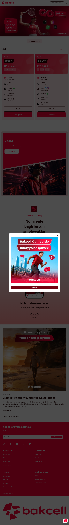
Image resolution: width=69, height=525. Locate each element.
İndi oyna (34, 287)
